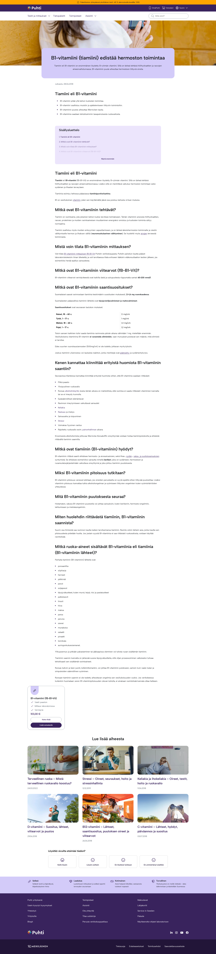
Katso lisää (46, 720)
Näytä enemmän (107, 159)
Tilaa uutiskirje (89, 916)
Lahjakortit (142, 905)
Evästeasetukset (136, 946)
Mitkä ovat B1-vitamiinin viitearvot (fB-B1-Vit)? (81, 151)
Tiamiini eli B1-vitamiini (70, 137)
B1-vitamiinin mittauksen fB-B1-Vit (79, 254)
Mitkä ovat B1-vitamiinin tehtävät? (75, 142)
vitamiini (76, 200)
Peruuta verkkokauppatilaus (95, 921)
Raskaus (62, 412)
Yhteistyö (32, 911)
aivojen (144, 233)
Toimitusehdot (154, 946)
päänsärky (125, 353)
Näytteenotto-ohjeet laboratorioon (153, 921)
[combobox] (168, 16)
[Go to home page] (36, 932)
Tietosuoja (120, 946)
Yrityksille (32, 916)
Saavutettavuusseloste (174, 946)
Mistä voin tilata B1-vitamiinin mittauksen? (78, 147)
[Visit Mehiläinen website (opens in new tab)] (37, 946)
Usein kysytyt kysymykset (40, 905)
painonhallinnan (89, 429)
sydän (129, 456)
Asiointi (85, 905)
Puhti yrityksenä (35, 900)
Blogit (30, 921)
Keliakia (61, 407)
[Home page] (34, 8)
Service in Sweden (146, 911)
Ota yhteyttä (88, 911)
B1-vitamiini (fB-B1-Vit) (44, 698)
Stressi (61, 421)
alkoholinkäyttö (72, 391)
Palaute (141, 916)
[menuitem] (39, 16)
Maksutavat (143, 900)
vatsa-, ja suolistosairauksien (146, 456)
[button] (46, 725)
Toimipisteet (88, 900)
